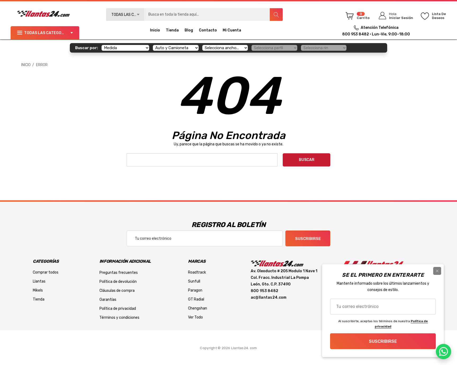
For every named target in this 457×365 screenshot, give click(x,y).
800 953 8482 (355, 34)
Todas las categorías (47, 33)
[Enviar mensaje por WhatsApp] (443, 351)
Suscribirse (308, 238)
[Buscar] (276, 14)
